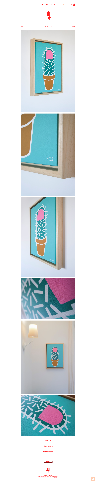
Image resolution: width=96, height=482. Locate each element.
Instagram (50, 475)
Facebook (46, 475)
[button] (74, 4)
